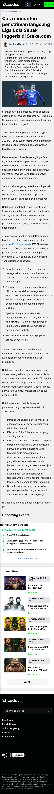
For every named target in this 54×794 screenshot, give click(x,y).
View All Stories (27, 558)
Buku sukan (8, 736)
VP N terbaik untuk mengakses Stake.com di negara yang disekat (26, 550)
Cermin (6, 732)
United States (16, 710)
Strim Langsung (11, 728)
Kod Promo (8, 720)
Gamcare (10, 788)
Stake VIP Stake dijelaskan (18, 535)
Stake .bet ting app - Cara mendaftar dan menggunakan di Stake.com (25, 542)
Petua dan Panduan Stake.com (18, 530)
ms (38, 4)
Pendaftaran (9, 724)
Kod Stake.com (20, 244)
